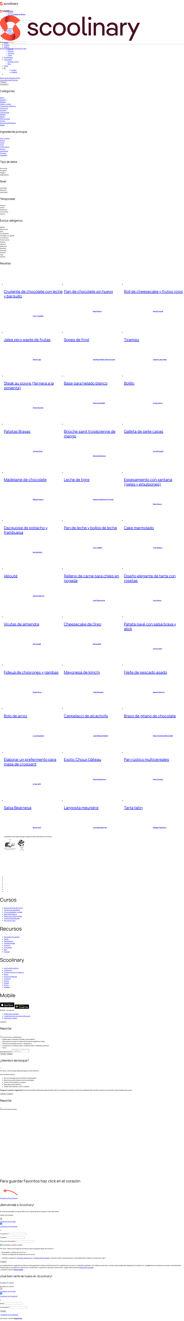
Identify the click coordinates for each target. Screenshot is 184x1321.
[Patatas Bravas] (18, 424)
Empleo (6, 983)
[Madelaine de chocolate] (18, 472)
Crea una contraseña (8, 1241)
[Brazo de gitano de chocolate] (138, 709)
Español (6, 45)
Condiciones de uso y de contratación (17, 1016)
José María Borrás (100, 828)
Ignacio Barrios (38, 596)
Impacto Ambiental (10, 977)
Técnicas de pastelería (12, 910)
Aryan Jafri (37, 784)
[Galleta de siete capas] (138, 424)
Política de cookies (10, 1018)
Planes (6, 939)
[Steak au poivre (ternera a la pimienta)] (18, 376)
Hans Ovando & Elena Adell (163, 736)
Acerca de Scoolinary (11, 968)
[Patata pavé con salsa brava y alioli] (138, 617)
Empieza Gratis (21, 49)
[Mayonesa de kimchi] (78, 665)
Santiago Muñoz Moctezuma (104, 359)
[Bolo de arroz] (18, 709)
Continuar (3, 1262)
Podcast (7, 952)
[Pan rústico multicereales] (138, 752)
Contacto (7, 979)
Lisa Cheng (157, 600)
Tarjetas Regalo (9, 943)
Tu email (3, 1237)
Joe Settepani (158, 451)
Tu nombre (4, 1234)
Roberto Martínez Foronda (103, 499)
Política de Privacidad (42, 1258)
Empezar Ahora (19, 14)
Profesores (8, 970)
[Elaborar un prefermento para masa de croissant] (18, 752)
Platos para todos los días (13, 916)
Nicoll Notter (37, 552)
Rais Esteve (97, 311)
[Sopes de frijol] (78, 332)
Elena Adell (37, 644)
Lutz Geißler (97, 548)
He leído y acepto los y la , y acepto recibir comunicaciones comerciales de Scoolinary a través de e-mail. (54, 1258)
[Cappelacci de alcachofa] (78, 709)
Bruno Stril (37, 828)
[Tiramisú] (138, 332)
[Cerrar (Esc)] (1, 1035)
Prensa (6, 981)
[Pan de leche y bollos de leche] (78, 520)
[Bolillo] (138, 376)
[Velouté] (18, 569)
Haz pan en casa (9, 921)
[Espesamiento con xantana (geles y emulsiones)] (138, 472)
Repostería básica (10, 914)
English (14, 70)
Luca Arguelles (38, 736)
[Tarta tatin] (138, 800)
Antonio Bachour (99, 456)
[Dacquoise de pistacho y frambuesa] (18, 520)
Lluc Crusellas (38, 316)
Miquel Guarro (38, 499)
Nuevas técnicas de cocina (13, 908)
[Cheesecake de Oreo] (78, 617)
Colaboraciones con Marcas (14, 972)
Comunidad (8, 60)
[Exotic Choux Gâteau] (78, 752)
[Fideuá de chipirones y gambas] (18, 665)
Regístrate (18, 1318)
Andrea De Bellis (99, 403)
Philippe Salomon (159, 828)
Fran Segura (157, 548)
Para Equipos (8, 57)
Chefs (6, 66)
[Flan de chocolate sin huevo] (78, 284)
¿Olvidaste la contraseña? (9, 1315)
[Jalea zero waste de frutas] (18, 332)
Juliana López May (160, 359)
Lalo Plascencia (99, 600)
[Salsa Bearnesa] (18, 800)
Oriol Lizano (157, 649)
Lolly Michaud (98, 692)
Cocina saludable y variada (13, 912)
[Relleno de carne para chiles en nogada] (78, 569)
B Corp (6, 985)
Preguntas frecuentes (12, 937)
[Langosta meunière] (78, 800)
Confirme (9, 1094)
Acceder (3, 1311)
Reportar (9, 1054)
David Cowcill (158, 311)
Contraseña (4, 1307)
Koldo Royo (37, 692)
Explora (6, 47)
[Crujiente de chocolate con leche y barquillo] (18, 284)
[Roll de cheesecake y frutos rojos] (138, 284)
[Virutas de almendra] (18, 617)
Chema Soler (38, 451)
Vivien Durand (38, 408)
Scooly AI (7, 945)
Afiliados (7, 987)
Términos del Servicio (24, 1258)
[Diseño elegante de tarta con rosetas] (138, 569)
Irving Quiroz (158, 403)
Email (2, 1303)
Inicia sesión (18, 1270)
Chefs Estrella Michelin (12, 918)
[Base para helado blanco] (78, 376)
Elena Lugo (37, 359)
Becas (6, 974)
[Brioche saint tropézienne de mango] (78, 424)
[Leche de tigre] (78, 472)
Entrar (2, 49)
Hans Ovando (158, 779)
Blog (5, 950)
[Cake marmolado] (138, 520)
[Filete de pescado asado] (138, 665)
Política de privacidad (11, 1014)
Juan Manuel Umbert (100, 736)
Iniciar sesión (4, 78)
